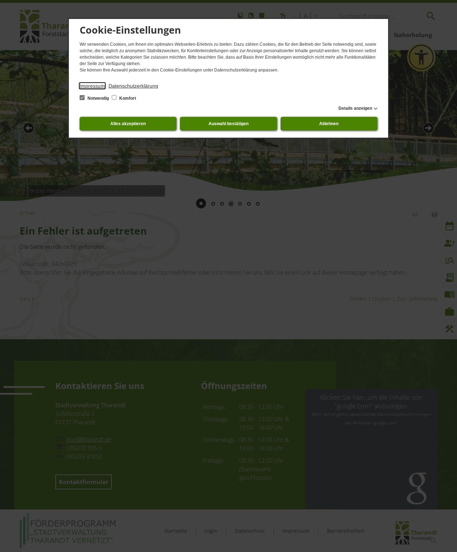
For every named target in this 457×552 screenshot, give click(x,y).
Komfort (127, 98)
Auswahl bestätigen (228, 123)
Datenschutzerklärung (133, 86)
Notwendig (98, 98)
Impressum (92, 86)
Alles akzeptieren (128, 123)
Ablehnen (328, 123)
